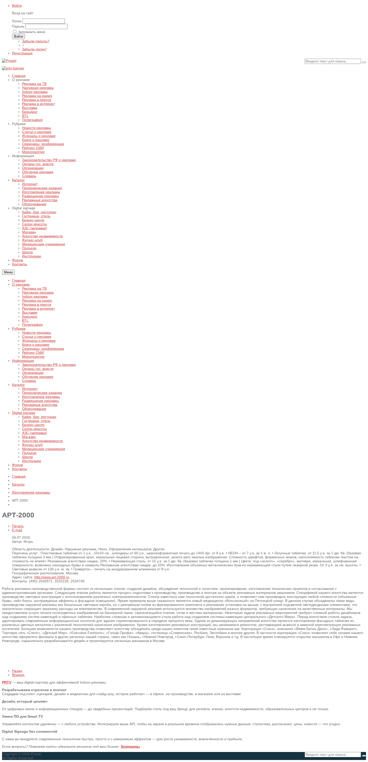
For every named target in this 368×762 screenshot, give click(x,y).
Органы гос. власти (38, 369)
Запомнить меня (31, 32)
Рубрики (19, 328)
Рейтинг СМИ (33, 353)
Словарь (29, 381)
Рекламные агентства (39, 405)
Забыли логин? (34, 49)
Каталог (18, 385)
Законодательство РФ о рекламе (49, 365)
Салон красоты (34, 429)
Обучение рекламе (37, 377)
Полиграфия (32, 324)
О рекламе (21, 284)
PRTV (6, 682)
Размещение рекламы (40, 401)
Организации (33, 373)
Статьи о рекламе (36, 337)
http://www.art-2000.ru (51, 577)
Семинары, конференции (43, 349)
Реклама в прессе (36, 304)
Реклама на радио (37, 300)
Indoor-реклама (35, 296)
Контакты (19, 469)
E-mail (17, 530)
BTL (25, 320)
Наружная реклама (38, 292)
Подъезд (29, 453)
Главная (19, 280)
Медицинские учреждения (43, 449)
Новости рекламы (36, 333)
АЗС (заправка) (34, 433)
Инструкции (31, 461)
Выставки (29, 312)
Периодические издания (42, 393)
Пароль (18, 26)
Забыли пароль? (35, 41)
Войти (17, 6)
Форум (17, 465)
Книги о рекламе (35, 345)
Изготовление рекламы (41, 397)
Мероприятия (33, 357)
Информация (23, 361)
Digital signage (23, 413)
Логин (17, 21)
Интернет (30, 389)
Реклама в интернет (38, 308)
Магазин (29, 437)
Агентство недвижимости (42, 441)
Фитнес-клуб (32, 445)
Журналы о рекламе (39, 341)
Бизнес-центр (33, 425)
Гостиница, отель (36, 421)
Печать (18, 526)
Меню (8, 272)
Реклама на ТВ (34, 288)
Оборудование (34, 409)
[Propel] (9, 61)
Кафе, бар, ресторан (39, 417)
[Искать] (364, 62)
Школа (27, 457)
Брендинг (30, 316)
